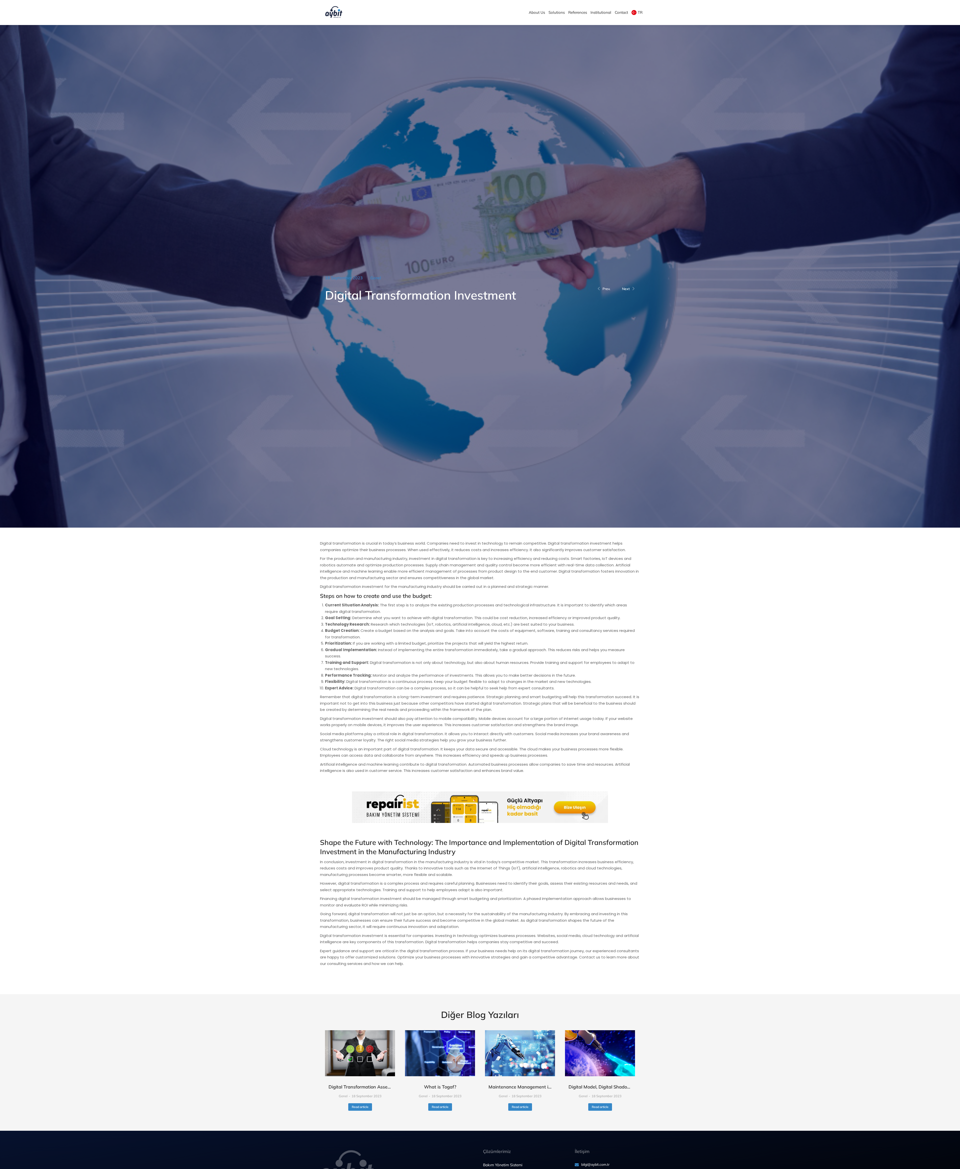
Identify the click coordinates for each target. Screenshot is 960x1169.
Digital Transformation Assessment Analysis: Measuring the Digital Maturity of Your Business (360, 1087)
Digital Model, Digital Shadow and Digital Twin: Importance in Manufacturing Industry (600, 1087)
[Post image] (360, 1053)
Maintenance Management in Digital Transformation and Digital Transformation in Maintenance (520, 1087)
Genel (375, 277)
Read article (360, 1107)
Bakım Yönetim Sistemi (502, 1164)
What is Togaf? (440, 1087)
